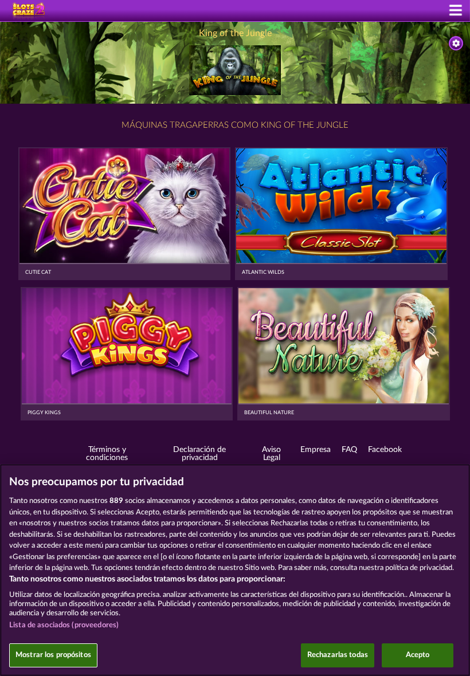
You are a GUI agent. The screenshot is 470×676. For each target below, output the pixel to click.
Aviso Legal (271, 454)
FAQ (349, 450)
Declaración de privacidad (199, 454)
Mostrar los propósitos (53, 655)
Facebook (385, 450)
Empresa (315, 450)
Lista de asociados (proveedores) (64, 625)
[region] (235, 570)
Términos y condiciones (107, 454)
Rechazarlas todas (337, 655)
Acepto (418, 655)
